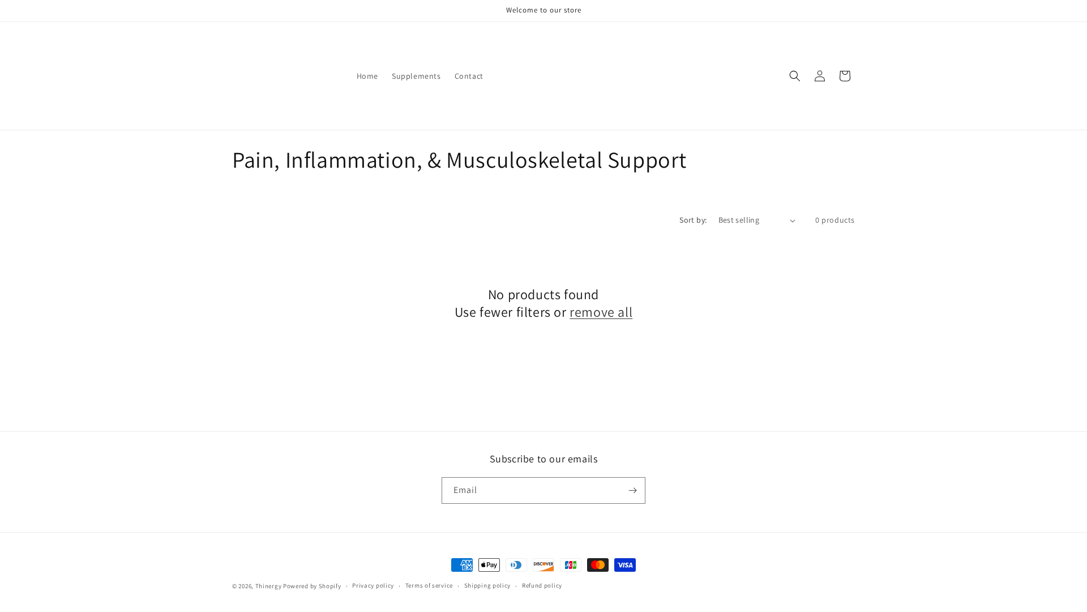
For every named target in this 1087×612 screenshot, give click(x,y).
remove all (601, 312)
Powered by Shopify (312, 586)
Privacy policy (373, 585)
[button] (794, 75)
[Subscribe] (632, 490)
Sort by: (693, 220)
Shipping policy (487, 585)
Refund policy (542, 585)
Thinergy (268, 586)
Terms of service (429, 585)
